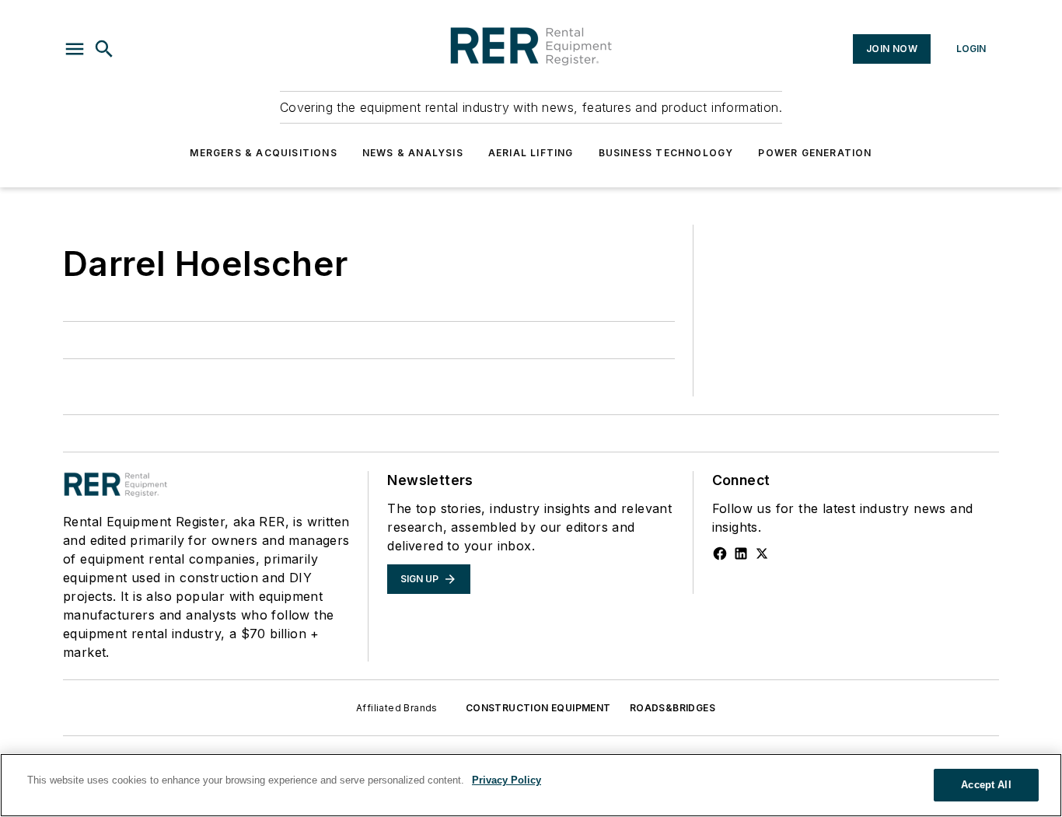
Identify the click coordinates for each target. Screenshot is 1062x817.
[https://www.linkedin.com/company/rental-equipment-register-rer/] (741, 553)
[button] (74, 49)
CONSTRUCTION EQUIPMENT (538, 708)
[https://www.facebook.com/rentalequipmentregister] (720, 553)
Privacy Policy (506, 780)
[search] (104, 49)
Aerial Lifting (531, 153)
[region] (531, 785)
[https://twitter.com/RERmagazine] (762, 553)
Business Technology (666, 153)
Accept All (986, 785)
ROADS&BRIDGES (672, 708)
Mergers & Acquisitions (263, 153)
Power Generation (815, 153)
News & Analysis (412, 153)
